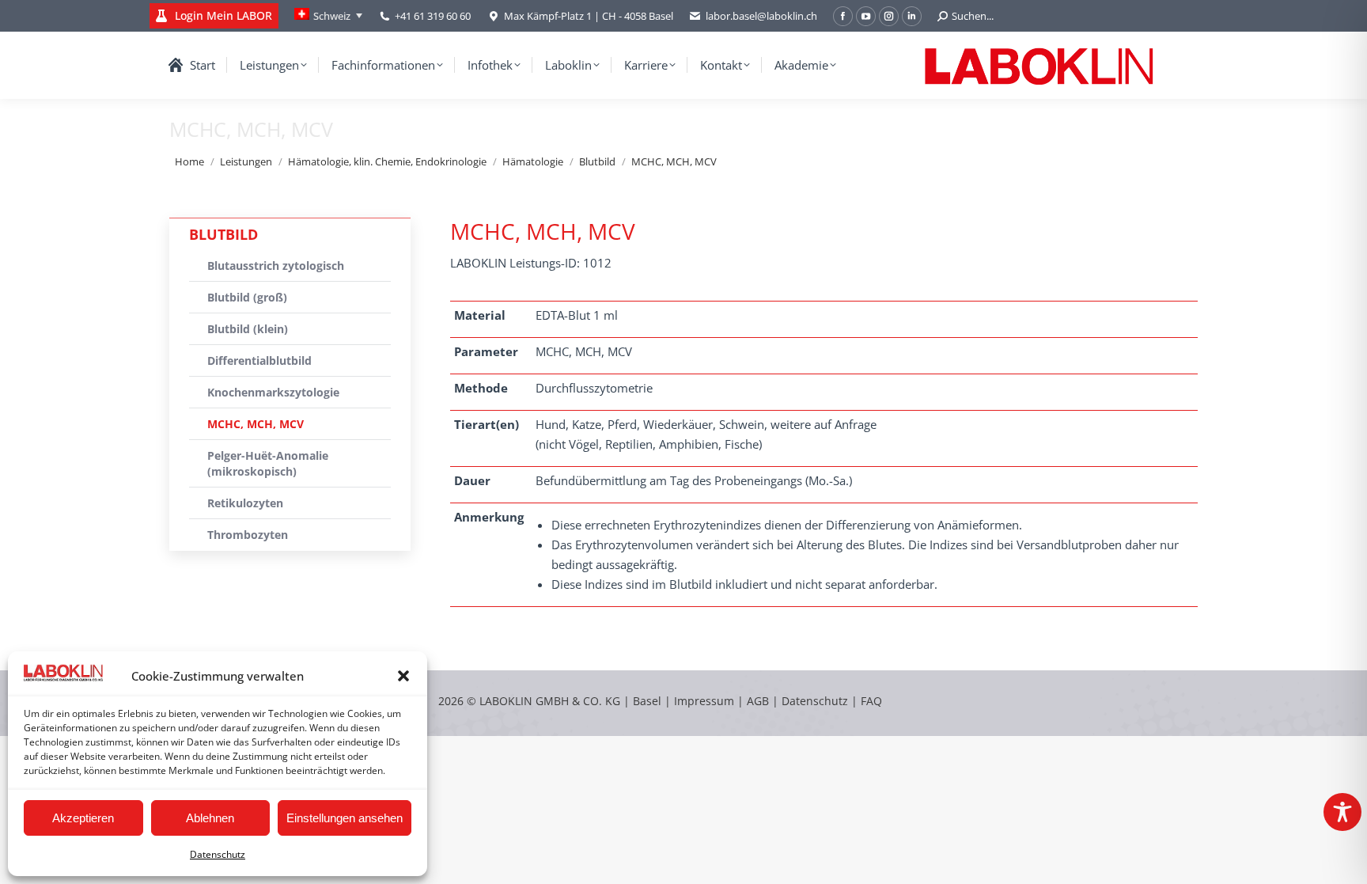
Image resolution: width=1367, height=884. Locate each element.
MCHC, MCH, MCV (255, 423)
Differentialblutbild (259, 360)
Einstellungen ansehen (344, 818)
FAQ (871, 700)
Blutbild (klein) (247, 328)
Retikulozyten (245, 502)
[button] (403, 676)
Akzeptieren (83, 818)
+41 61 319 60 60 (433, 16)
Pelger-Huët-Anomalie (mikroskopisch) (267, 463)
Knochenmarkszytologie (273, 392)
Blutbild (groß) (247, 297)
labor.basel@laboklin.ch (761, 16)
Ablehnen (210, 818)
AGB (759, 700)
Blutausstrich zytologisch (275, 265)
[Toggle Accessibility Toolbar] (1342, 812)
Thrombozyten (247, 534)
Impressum (704, 700)
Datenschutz (217, 854)
